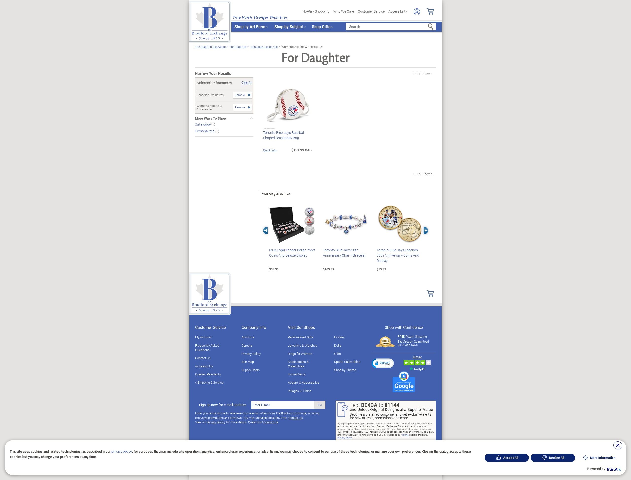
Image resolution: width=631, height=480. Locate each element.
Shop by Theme (345, 370)
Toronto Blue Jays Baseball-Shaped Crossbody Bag (284, 135)
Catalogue (203, 124)
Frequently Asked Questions (207, 347)
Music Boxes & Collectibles (298, 363)
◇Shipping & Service (209, 382)
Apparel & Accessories (303, 382)
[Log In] (417, 11)
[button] (383, 363)
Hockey (339, 337)
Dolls (337, 345)
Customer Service (371, 11)
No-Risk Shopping (316, 11)
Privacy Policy (251, 353)
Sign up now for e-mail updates (222, 405)
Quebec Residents (208, 374)
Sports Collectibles (347, 361)
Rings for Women (300, 353)
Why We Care (343, 11)
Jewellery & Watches (302, 345)
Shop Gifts (321, 26)
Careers (247, 345)
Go (320, 405)
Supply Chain (251, 370)
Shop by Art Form (249, 26)
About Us (248, 337)
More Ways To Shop (210, 118)
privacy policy (121, 451)
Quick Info (270, 150)
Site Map (248, 361)
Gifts (337, 353)
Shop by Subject (288, 26)
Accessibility (397, 11)
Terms (405, 434)
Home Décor (297, 374)
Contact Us (203, 358)
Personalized (205, 131)
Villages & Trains (299, 391)
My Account (203, 337)
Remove (240, 95)
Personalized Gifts (300, 337)
